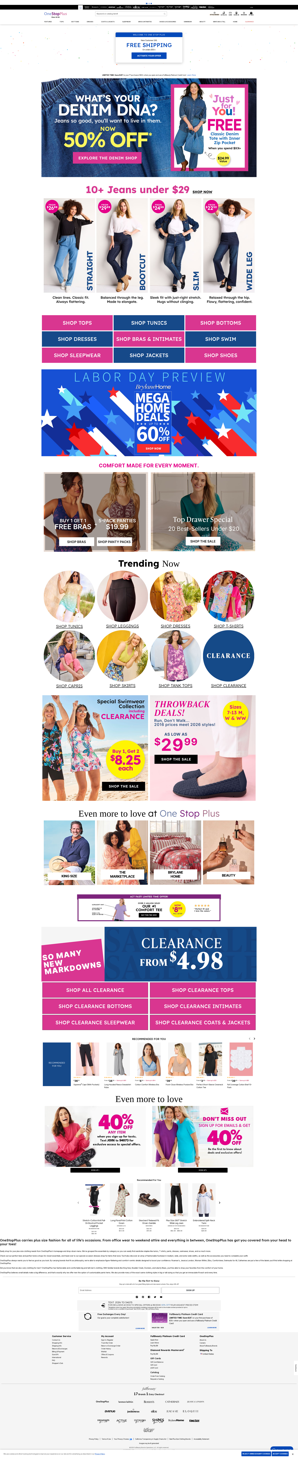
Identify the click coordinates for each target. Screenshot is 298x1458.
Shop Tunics (149, 323)
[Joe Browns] (133, 1411)
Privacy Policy (94, 1439)
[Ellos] (154, 1411)
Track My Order (107, 1343)
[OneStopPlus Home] (55, 14)
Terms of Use (106, 1439)
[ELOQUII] (190, 1411)
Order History (106, 1349)
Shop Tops (77, 323)
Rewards (104, 1357)
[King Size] (194, 1421)
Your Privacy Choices (121, 1439)
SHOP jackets (149, 355)
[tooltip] (80, 7)
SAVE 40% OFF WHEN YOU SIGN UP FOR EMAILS (142, 2)
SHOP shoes (220, 355)
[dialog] (251, 7)
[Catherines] (172, 1401)
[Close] (293, 1454)
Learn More (191, 75)
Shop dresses (77, 339)
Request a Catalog (157, 1379)
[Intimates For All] (140, 1421)
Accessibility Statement (201, 1439)
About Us (203, 1340)
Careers (202, 1343)
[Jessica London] (195, 1401)
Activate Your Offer (149, 56)
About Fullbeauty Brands (208, 1346)
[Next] (254, 1039)
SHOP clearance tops (203, 990)
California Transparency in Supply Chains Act (151, 1439)
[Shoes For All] (158, 1421)
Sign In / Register (107, 1340)
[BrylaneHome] (176, 1421)
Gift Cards (155, 1358)
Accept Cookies (280, 1454)
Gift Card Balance (156, 1362)
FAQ (53, 1360)
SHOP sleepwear (77, 355)
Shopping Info (57, 1343)
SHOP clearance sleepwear (95, 1022)
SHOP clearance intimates (203, 1006)
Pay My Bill (154, 1346)
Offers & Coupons (107, 1354)
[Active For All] (121, 1421)
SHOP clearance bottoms (95, 1006)
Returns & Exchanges (59, 1349)
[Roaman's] (149, 1401)
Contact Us (56, 1340)
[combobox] (131, 13)
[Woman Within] (125, 1401)
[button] (236, 14)
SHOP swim (220, 339)
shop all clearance (95, 990)
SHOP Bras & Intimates (149, 339)
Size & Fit (55, 1354)
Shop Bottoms (220, 323)
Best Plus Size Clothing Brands (180, 1439)
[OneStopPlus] (102, 1401)
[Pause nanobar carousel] (147, 3)
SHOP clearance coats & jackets (202, 1022)
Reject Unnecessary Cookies (256, 1454)
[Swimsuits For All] (103, 1421)
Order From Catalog (157, 1376)
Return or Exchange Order (110, 1346)
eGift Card (154, 1368)
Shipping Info (56, 1346)
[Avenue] (110, 1411)
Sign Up (190, 1290)
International (56, 1357)
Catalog (154, 1372)
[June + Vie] (172, 1411)
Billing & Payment (58, 1352)
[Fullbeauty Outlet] (149, 1430)
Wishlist (104, 1352)
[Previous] (249, 1039)
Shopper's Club (57, 1363)
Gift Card (153, 1365)
